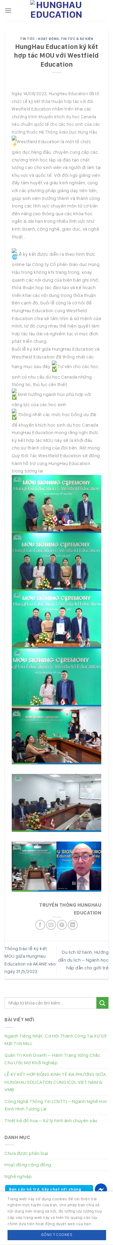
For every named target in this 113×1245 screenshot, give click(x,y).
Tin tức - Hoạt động (39, 39)
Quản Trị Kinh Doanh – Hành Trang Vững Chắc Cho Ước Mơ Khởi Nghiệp (52, 1059)
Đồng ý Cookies (56, 1234)
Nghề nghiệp (18, 1176)
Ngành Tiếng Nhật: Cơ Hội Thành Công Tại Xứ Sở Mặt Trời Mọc (56, 1040)
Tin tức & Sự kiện (77, 39)
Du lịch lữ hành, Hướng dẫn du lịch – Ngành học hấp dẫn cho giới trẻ (83, 959)
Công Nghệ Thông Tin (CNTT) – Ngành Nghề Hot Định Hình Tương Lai (56, 1105)
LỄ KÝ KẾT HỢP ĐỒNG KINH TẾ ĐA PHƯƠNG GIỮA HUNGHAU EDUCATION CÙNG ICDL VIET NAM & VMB (55, 1081)
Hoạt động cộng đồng (28, 1165)
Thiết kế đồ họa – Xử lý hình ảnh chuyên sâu (51, 1120)
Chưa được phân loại (26, 1153)
